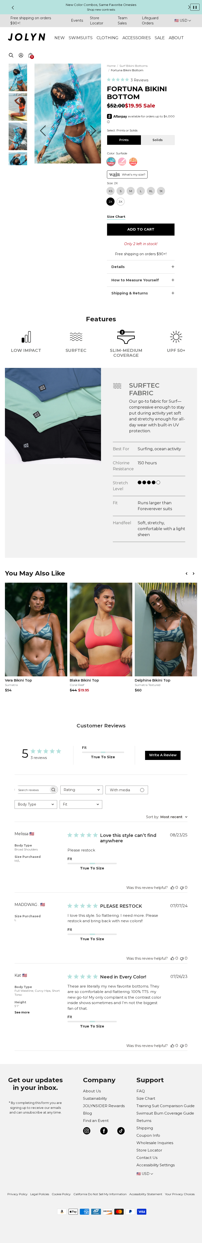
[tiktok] (121, 1131)
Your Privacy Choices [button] (180, 1194)
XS (110, 191)
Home (111, 66)
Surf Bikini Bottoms (133, 66)
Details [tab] (118, 267)
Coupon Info (148, 1135)
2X (110, 201)
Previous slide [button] (13, 8)
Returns (143, 1120)
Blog (87, 1113)
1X (161, 191)
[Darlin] (133, 161)
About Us (92, 1091)
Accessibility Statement (145, 1194)
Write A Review (163, 755)
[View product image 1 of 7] (18, 90)
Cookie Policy (61, 1194)
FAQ (140, 1091)
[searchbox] (32, 789)
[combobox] (81, 790)
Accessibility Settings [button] (155, 1165)
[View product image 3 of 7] (18, 148)
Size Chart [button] (116, 216)
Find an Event (96, 1120)
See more (22, 1012)
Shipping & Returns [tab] (129, 293)
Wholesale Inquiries (154, 1142)
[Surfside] (111, 161)
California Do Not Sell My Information (100, 1194)
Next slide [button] (189, 7)
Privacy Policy (17, 1194)
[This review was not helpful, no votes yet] (182, 887)
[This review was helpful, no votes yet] (172, 887)
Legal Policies (39, 1194)
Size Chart (145, 1098)
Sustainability (95, 1098)
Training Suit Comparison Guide (165, 1105)
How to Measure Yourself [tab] (135, 280)
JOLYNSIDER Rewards (104, 1105)
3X (120, 201)
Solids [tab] (157, 140)
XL (151, 191)
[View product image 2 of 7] (18, 119)
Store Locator (149, 1150)
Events (77, 20)
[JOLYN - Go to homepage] (26, 37)
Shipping (144, 1128)
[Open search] (11, 56)
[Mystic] (122, 161)
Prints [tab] (124, 140)
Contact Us (146, 1157)
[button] (30, 61)
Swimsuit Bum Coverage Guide (165, 1113)
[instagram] (86, 1131)
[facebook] (104, 1131)
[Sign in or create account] (20, 56)
